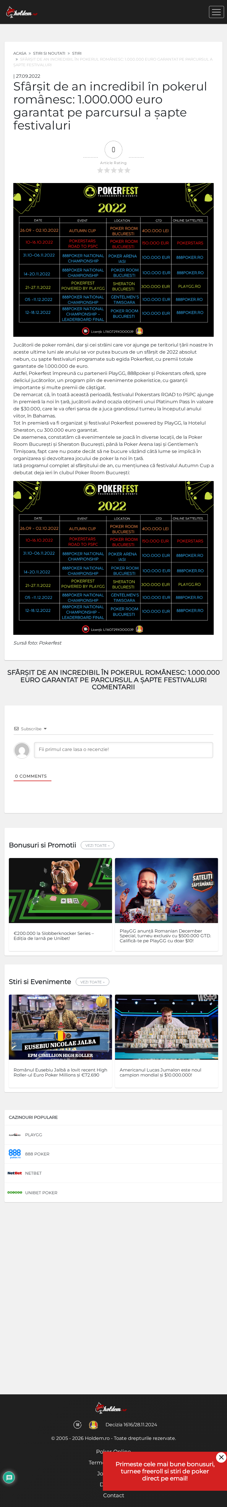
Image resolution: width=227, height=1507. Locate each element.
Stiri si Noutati (49, 53)
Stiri (77, 53)
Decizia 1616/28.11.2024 (131, 1424)
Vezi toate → (97, 845)
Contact (113, 1495)
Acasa (19, 53)
